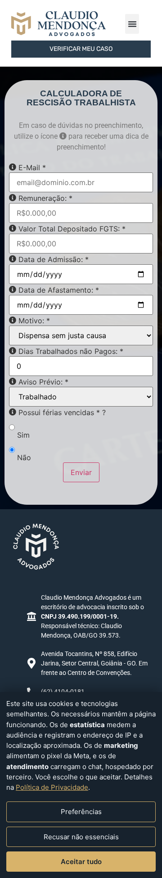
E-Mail (32, 167)
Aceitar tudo (81, 861)
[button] (132, 24)
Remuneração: (45, 198)
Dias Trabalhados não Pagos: (70, 351)
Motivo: (34, 320)
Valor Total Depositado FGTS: (72, 228)
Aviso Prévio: (43, 381)
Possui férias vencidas (62, 412)
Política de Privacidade (52, 787)
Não (24, 457)
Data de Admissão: (53, 259)
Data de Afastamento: (58, 290)
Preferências (81, 811)
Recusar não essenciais (81, 837)
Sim (23, 435)
